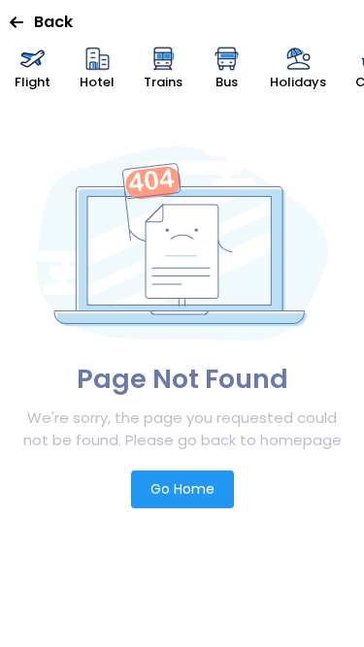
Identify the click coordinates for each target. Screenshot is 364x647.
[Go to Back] (22, 22)
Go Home (182, 489)
